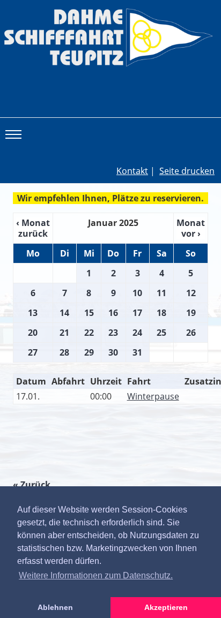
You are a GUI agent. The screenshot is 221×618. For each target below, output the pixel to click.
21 (64, 332)
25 (161, 332)
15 (89, 312)
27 (33, 352)
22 (89, 332)
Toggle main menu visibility (15, 134)
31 (137, 352)
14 (64, 312)
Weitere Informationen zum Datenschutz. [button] (96, 575)
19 (191, 312)
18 (161, 312)
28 (64, 352)
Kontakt (132, 171)
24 (137, 332)
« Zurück (31, 485)
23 (113, 332)
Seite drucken (187, 171)
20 (33, 332)
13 (33, 312)
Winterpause (153, 396)
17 (137, 312)
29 (89, 352)
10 (137, 293)
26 (191, 332)
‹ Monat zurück (33, 228)
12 (191, 293)
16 (113, 312)
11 (161, 293)
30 (113, 352)
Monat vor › (190, 228)
